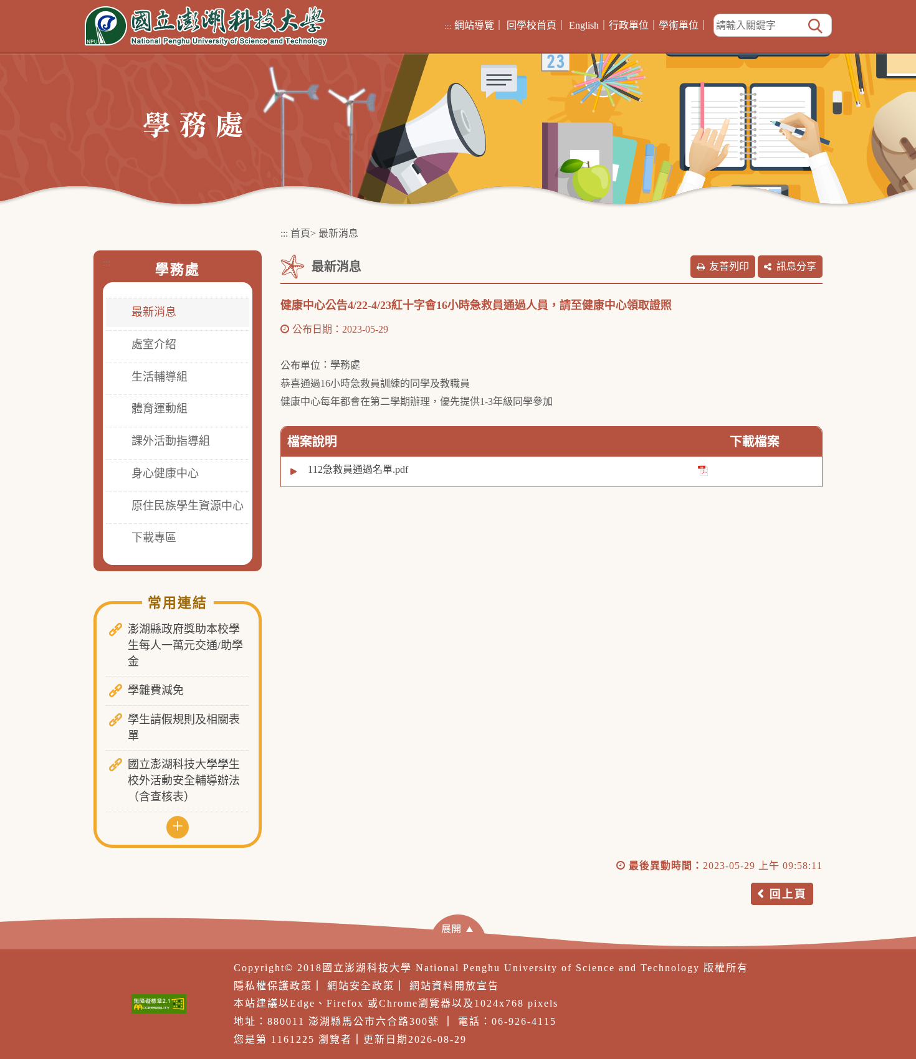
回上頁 (788, 894)
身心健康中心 (165, 473)
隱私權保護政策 (273, 986)
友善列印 (729, 266)
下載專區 (153, 537)
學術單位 (679, 25)
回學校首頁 (531, 25)
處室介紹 (153, 344)
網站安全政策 (360, 986)
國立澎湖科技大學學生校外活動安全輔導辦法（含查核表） (184, 780)
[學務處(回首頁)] (192, 123)
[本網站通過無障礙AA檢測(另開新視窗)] (159, 1004)
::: (448, 26)
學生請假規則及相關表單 (184, 727)
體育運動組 (159, 408)
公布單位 (300, 365)
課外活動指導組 (170, 441)
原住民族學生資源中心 (187, 506)
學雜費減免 (156, 690)
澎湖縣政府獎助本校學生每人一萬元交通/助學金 (185, 645)
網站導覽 (474, 25)
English (584, 25)
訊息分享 (796, 266)
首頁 (300, 233)
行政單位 (629, 25)
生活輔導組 (159, 377)
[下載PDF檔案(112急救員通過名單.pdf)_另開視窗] (703, 470)
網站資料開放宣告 (454, 986)
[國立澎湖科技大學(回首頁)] (206, 26)
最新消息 (153, 312)
